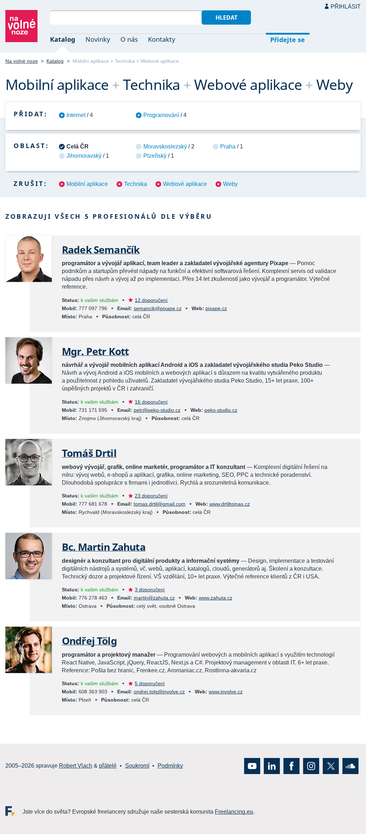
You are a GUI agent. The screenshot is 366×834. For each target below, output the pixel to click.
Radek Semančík (100, 249)
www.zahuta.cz (215, 598)
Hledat (226, 17)
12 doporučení (151, 300)
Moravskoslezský (165, 146)
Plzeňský (155, 156)
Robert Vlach (75, 766)
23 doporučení (151, 496)
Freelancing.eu (14, 811)
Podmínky (170, 766)
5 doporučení (150, 683)
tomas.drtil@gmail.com (160, 504)
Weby (230, 184)
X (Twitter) (331, 766)
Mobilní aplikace (87, 184)
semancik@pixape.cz (158, 308)
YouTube (252, 766)
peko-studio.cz (220, 410)
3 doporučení (150, 589)
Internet (75, 115)
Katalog (62, 39)
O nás (129, 39)
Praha (228, 146)
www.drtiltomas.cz (229, 504)
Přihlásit (346, 7)
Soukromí (137, 766)
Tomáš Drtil (89, 453)
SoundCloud (350, 766)
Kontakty (161, 39)
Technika (135, 184)
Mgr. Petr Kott (95, 351)
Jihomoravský (84, 156)
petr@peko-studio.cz (157, 410)
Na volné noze (21, 61)
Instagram (311, 766)
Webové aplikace (185, 184)
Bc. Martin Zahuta (103, 547)
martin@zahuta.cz (154, 598)
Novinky (97, 39)
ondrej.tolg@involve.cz (159, 691)
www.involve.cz (226, 691)
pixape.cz (216, 308)
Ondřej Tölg (89, 640)
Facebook (291, 766)
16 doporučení (151, 402)
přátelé (108, 766)
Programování (161, 115)
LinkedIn (272, 766)
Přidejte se (287, 39)
